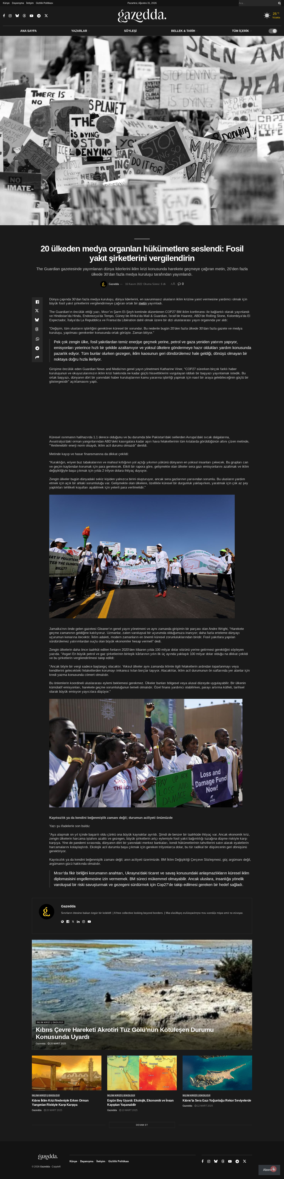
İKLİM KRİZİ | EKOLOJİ (50, 1022)
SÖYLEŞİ (130, 30)
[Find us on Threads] (24, 16)
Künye (6, 3)
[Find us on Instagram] (10, 16)
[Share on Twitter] (37, 311)
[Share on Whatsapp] (37, 339)
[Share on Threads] (37, 329)
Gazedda (114, 284)
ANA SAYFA (28, 30)
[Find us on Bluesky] (17, 16)
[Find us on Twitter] (46, 16)
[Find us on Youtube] (31, 16)
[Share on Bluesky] (37, 320)
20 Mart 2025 (58, 1043)
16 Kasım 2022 (133, 284)
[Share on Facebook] (37, 302)
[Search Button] (278, 3)
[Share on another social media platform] (37, 357)
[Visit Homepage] (142, 15)
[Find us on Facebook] (4, 16)
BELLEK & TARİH (183, 30)
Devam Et (142, 1125)
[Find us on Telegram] (39, 16)
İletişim (30, 3)
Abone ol (269, 1169)
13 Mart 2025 (129, 1110)
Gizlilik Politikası (44, 3)
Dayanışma (18, 3)
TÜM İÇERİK (240, 30)
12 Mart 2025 (204, 1105)
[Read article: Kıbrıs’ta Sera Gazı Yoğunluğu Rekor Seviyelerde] (217, 1073)
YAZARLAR (79, 30)
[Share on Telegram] (37, 348)
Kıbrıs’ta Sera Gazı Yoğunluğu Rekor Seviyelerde (217, 1100)
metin (143, 303)
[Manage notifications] (273, 1169)
